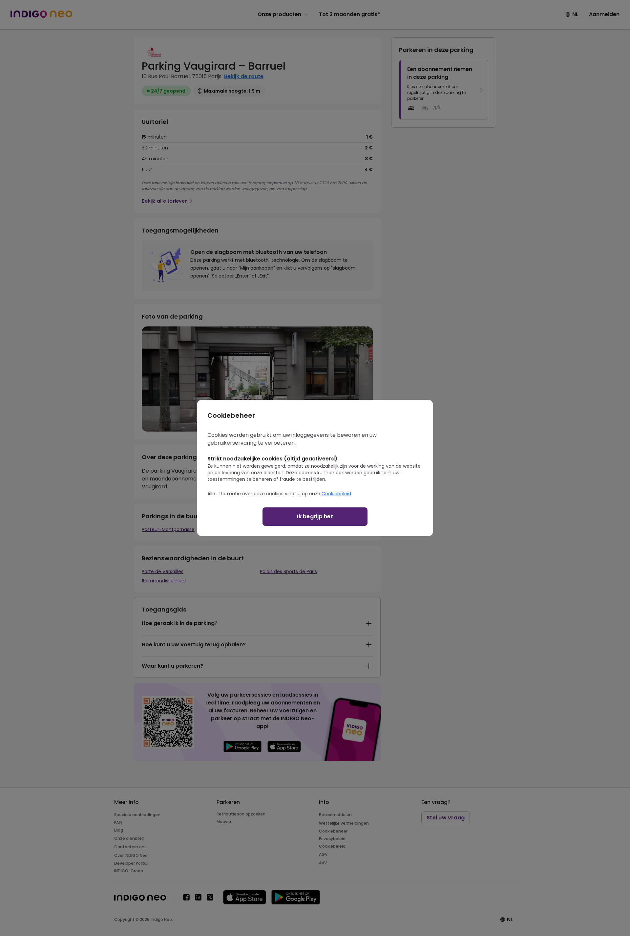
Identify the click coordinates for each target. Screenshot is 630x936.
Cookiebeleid (336, 493)
